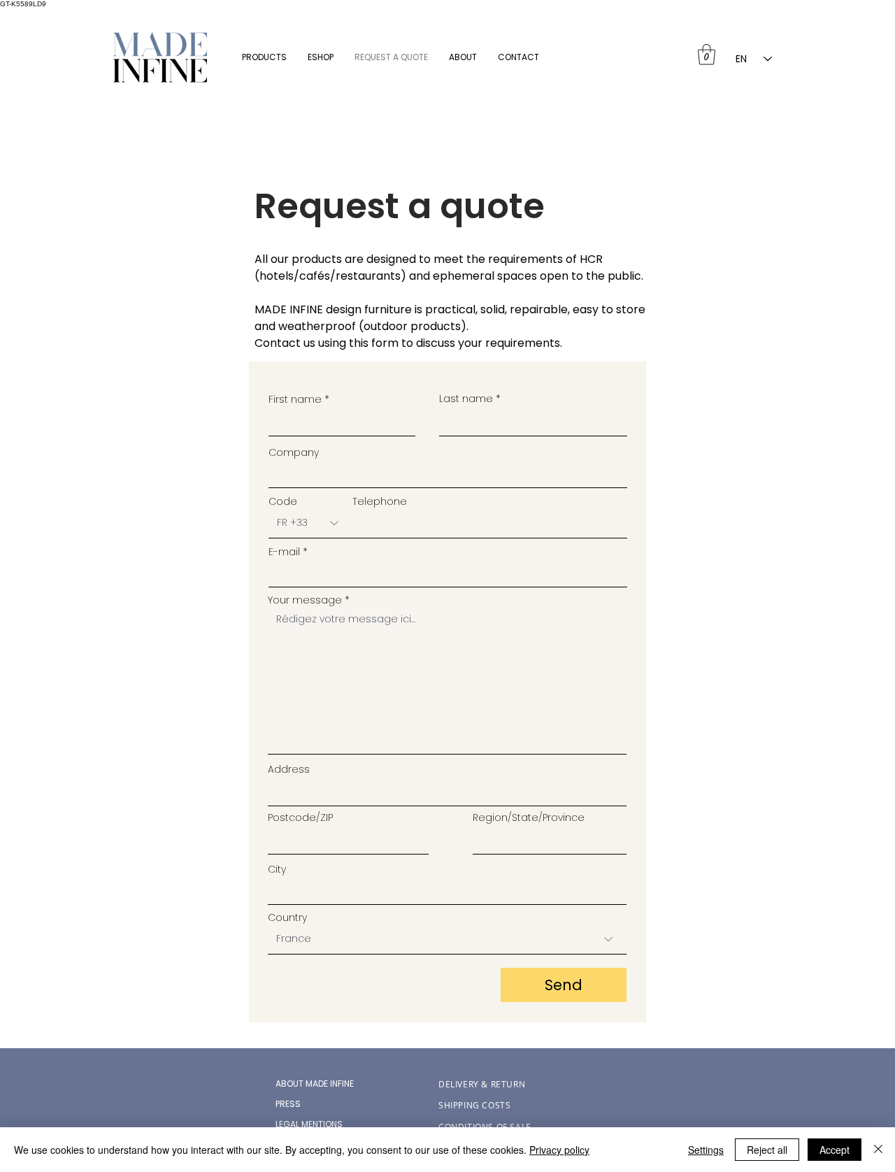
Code (282, 501)
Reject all (767, 1150)
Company (293, 452)
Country (287, 917)
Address (289, 769)
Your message (305, 600)
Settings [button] (706, 1150)
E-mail (284, 552)
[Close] (878, 1149)
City (277, 869)
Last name (466, 398)
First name (295, 399)
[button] (264, 57)
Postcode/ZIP (300, 817)
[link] (706, 54)
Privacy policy (559, 1150)
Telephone (379, 501)
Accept (834, 1150)
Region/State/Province (529, 817)
